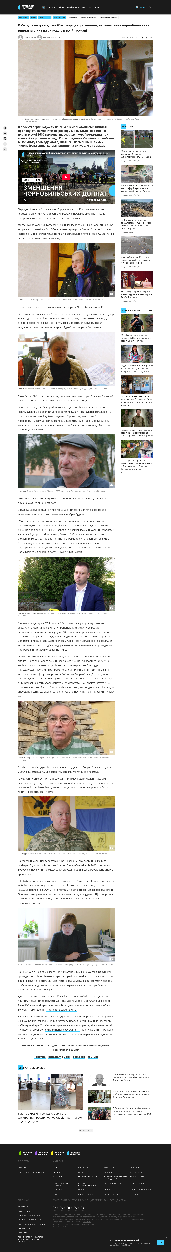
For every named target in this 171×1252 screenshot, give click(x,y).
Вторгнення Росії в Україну (32, 1172)
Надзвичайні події (139, 1172)
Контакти (23, 1207)
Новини (52, 7)
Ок (161, 1242)
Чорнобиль (23, 18)
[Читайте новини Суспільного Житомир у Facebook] (55, 1208)
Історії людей (137, 1183)
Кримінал (109, 1168)
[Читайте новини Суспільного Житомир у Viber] (76, 1208)
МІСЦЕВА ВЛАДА (45, 18)
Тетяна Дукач (30, 37)
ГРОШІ (33, 18)
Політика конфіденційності (32, 1224)
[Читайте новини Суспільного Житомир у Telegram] (83, 1208)
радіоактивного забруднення (62, 1029)
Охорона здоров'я (87, 1176)
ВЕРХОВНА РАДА (59, 18)
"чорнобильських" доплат (38, 146)
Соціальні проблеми (88, 18)
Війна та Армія (86, 1194)
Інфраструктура (138, 1176)
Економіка (73, 18)
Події (55, 1168)
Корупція (83, 1168)
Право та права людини (108, 18)
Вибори (108, 1172)
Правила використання (30, 1220)
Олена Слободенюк (51, 37)
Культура (86, 7)
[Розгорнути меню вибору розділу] (43, 7)
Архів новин (24, 1211)
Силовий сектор (112, 1183)
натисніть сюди (88, 1224)
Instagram (54, 1056)
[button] (5, 128)
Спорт (96, 7)
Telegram (40, 1056)
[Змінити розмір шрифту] (150, 37)
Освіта (81, 1172)
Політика (57, 1190)
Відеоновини (111, 1194)
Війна (61, 7)
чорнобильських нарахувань (59, 985)
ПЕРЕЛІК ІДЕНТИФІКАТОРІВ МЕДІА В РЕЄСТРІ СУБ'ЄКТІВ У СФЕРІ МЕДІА (31, 1239)
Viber (67, 1056)
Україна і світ (73, 7)
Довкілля (57, 1176)
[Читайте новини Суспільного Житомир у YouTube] (69, 1208)
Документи (24, 1228)
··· (127, 7)
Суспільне (87, 1222)
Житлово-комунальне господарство (115, 1177)
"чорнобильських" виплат (61, 1009)
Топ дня (134, 1194)
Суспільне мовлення (29, 1215)
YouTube (93, 1056)
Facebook (79, 1056)
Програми (23, 1233)
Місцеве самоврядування (87, 1184)
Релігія (81, 1190)
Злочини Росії (111, 1190)
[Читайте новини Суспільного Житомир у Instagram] (62, 1208)
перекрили (73, 1034)
